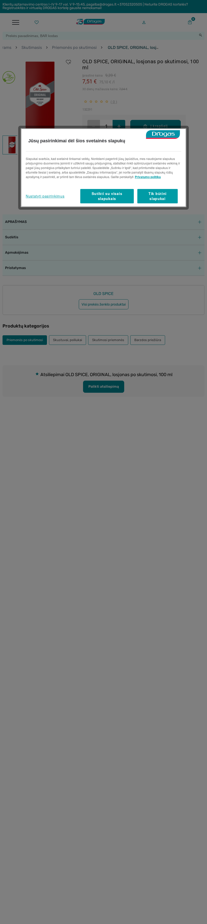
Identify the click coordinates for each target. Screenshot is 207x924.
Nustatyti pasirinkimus (45, 196)
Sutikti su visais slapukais (107, 196)
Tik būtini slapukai (157, 196)
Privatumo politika (148, 177)
